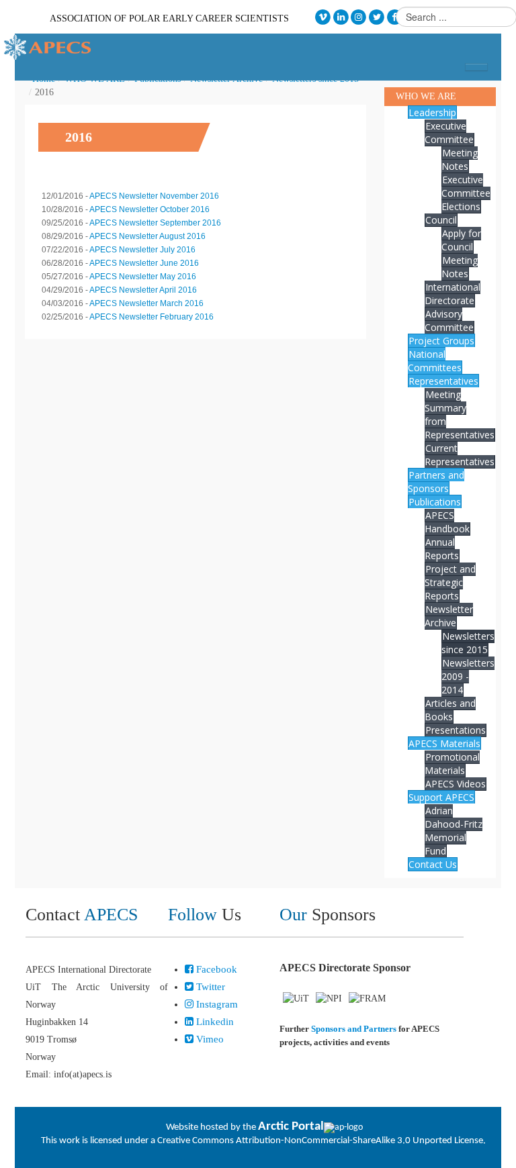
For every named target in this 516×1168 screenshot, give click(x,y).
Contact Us (432, 864)
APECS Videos (455, 783)
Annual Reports (442, 549)
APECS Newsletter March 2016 (146, 303)
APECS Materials (444, 743)
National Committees (435, 361)
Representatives (443, 381)
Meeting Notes (459, 159)
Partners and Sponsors (436, 482)
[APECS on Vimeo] (323, 17)
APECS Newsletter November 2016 (154, 196)
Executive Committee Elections (465, 193)
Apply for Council (461, 240)
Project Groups (441, 340)
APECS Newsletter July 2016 (142, 249)
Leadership (432, 112)
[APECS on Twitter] (377, 17)
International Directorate (452, 294)
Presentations (455, 730)
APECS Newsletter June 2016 (144, 263)
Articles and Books (450, 710)
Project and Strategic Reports (450, 582)
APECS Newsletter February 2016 (151, 317)
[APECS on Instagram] (359, 17)
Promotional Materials (452, 763)
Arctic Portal (291, 1126)
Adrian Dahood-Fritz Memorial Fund (453, 830)
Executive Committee (449, 132)
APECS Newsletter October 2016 (149, 209)
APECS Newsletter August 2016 (147, 236)
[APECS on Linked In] (341, 17)
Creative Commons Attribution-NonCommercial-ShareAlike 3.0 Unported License (320, 1141)
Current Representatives (459, 455)
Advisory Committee (449, 320)
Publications (434, 501)
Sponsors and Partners (353, 1029)
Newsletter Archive (449, 616)
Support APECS (441, 797)
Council (441, 219)
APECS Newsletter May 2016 (142, 276)
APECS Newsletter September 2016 (155, 223)
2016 (78, 137)
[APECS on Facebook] (395, 17)
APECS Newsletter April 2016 (143, 290)
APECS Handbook (447, 522)
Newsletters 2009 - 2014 (467, 676)
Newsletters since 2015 (467, 643)
